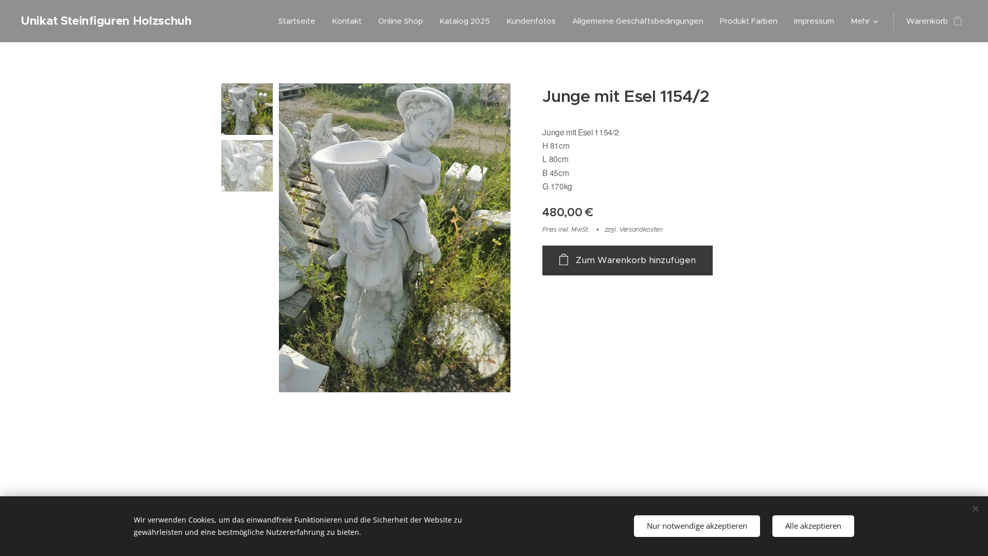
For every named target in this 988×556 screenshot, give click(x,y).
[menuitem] (300, 21)
